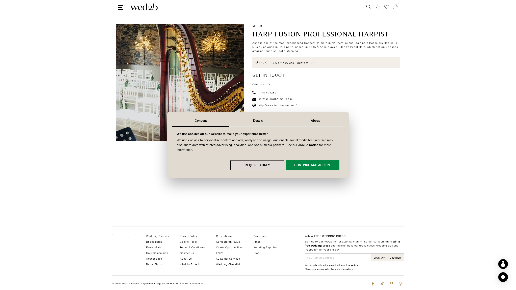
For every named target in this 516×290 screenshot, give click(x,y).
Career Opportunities (229, 247)
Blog (257, 252)
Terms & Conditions (192, 247)
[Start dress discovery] (503, 264)
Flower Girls (153, 247)
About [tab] (315, 120)
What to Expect (189, 264)
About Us (186, 258)
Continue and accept (312, 165)
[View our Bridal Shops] (377, 7)
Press (257, 241)
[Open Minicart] (395, 7)
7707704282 (267, 92)
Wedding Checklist (228, 264)
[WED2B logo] (144, 6)
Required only (257, 165)
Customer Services (228, 258)
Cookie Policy (189, 241)
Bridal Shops (154, 264)
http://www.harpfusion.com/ (277, 105)
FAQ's (220, 252)
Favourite (386, 7)
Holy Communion (157, 252)
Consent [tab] (201, 120)
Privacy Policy (188, 235)
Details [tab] (258, 120)
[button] (503, 277)
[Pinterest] (391, 282)
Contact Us (187, 252)
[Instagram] (400, 282)
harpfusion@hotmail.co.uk (275, 98)
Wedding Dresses (157, 235)
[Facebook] (372, 282)
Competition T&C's (228, 241)
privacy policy (324, 268)
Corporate (260, 235)
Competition (224, 235)
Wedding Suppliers (266, 247)
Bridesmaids (154, 241)
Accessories (154, 258)
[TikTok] (382, 282)
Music (257, 26)
